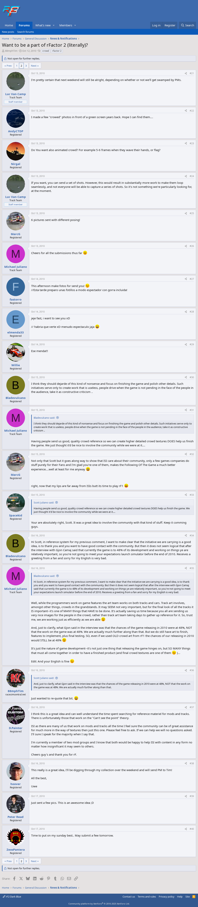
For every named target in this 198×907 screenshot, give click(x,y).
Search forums (25, 31)
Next (34, 65)
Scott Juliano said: (44, 502)
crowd (45, 50)
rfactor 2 (56, 50)
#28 (192, 311)
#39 (192, 796)
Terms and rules (147, 896)
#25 (192, 213)
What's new (43, 25)
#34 (192, 535)
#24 (192, 176)
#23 (192, 143)
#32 (192, 454)
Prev (9, 65)
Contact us (129, 896)
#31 (192, 410)
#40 (192, 829)
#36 (192, 670)
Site (187, 896)
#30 (192, 377)
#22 (192, 110)
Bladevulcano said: (44, 417)
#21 (192, 73)
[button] (53, 25)
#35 (192, 568)
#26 (192, 246)
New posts (8, 31)
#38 (192, 763)
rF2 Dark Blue (13, 896)
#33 (192, 494)
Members (65, 25)
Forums (24, 25)
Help (180, 896)
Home (9, 25)
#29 (192, 344)
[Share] (185, 73)
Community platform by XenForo (99, 903)
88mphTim (11, 50)
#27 (192, 279)
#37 (192, 707)
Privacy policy (166, 896)
